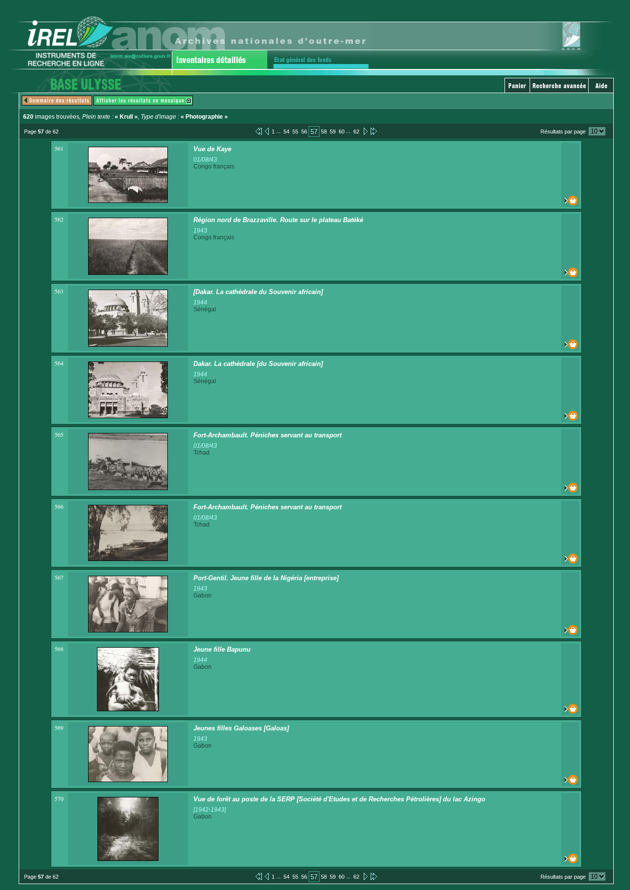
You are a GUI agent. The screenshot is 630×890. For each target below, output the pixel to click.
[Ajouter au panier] (570, 200)
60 (342, 131)
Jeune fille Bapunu (222, 649)
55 (295, 131)
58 (324, 131)
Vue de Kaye (212, 149)
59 (333, 131)
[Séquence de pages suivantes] (373, 131)
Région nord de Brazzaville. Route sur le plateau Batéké (278, 220)
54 (286, 131)
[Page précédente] (266, 131)
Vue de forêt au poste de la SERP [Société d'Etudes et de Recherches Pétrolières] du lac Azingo (339, 799)
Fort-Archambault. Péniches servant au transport (267, 435)
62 (356, 131)
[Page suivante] (365, 131)
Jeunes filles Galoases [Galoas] (241, 728)
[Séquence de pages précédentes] (258, 131)
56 (304, 131)
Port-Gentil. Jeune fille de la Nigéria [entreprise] (266, 578)
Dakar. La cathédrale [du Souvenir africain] (258, 363)
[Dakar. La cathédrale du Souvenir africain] (258, 292)
